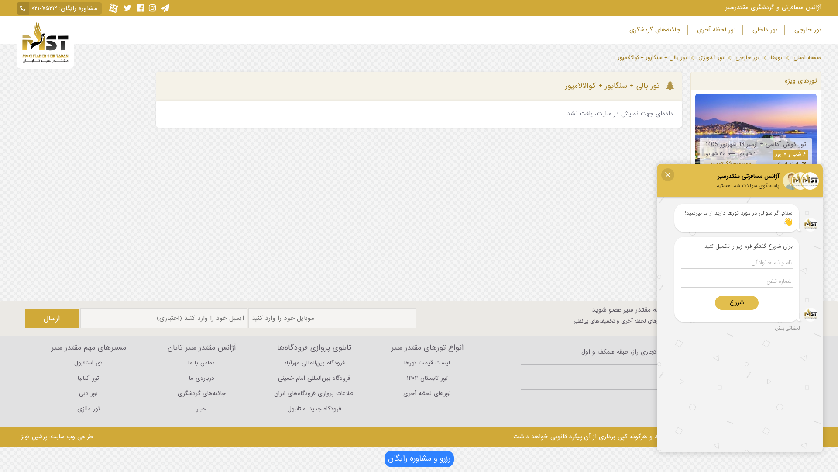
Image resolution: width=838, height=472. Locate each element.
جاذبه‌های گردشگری (653, 30)
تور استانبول (88, 363)
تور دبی (88, 393)
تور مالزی (88, 408)
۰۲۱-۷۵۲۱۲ (44, 8)
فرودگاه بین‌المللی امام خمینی (314, 378)
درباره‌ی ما (201, 378)
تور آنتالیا (88, 378)
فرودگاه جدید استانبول (314, 408)
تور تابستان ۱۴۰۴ (427, 378)
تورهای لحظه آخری (427, 393)
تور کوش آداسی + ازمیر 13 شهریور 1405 (755, 144)
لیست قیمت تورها (427, 363)
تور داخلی (764, 30)
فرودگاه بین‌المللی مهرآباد (314, 363)
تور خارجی (806, 30)
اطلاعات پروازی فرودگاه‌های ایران (314, 393)
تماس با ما (201, 363)
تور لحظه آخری (715, 30)
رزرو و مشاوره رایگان (419, 459)
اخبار (201, 408)
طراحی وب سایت (72, 436)
